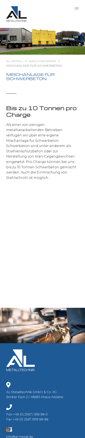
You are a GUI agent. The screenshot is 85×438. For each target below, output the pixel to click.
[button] (7, 430)
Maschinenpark (43, 61)
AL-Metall (14, 61)
